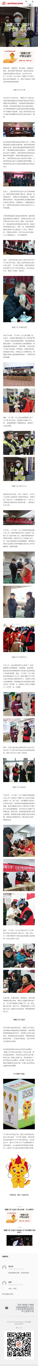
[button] (6, 1308)
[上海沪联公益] (12, 3)
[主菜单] (33, 1)
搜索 (30, 5)
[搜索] (26, 1)
